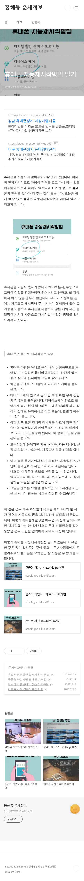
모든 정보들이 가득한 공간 (18, 811)
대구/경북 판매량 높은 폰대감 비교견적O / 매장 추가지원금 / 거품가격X (41, 157)
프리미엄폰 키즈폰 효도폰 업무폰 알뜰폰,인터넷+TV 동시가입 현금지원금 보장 (41, 128)
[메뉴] (76, 8)
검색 (68, 8)
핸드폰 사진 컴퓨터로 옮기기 (25, 689)
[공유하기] (15, 651)
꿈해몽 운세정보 (24, 8)
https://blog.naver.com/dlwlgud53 (30, 143)
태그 (19, 22)
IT (9, 667)
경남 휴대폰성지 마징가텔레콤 (32, 121)
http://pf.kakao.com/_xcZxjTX (27, 115)
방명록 (36, 22)
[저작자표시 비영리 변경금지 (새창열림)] (47, 651)
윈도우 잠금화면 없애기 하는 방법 (28, 674)
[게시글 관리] (20, 651)
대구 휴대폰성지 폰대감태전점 (32, 149)
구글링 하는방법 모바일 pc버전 (27, 679)
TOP (76, 868)
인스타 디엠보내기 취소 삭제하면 (28, 684)
